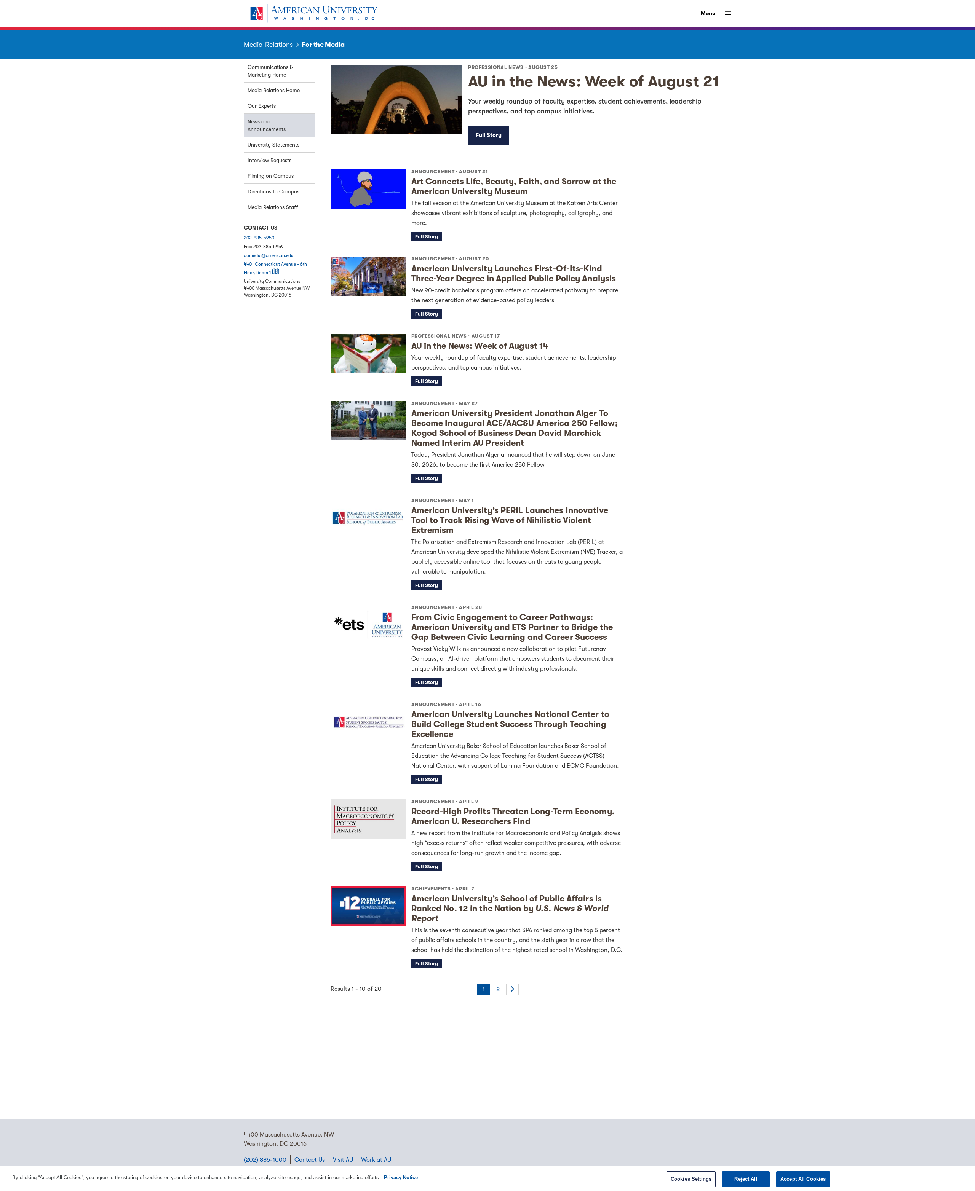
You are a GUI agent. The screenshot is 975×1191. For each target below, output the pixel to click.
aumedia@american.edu (269, 255)
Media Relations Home (274, 90)
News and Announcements (267, 125)
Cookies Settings (691, 1179)
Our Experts (262, 106)
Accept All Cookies (803, 1179)
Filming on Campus (271, 176)
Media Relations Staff (273, 207)
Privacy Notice (401, 1177)
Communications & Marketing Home (270, 71)
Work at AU (376, 1159)
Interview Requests (269, 160)
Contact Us (309, 1159)
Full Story (489, 135)
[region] (487, 1178)
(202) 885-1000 (265, 1159)
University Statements (273, 145)
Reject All (745, 1179)
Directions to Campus (273, 191)
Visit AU (343, 1159)
